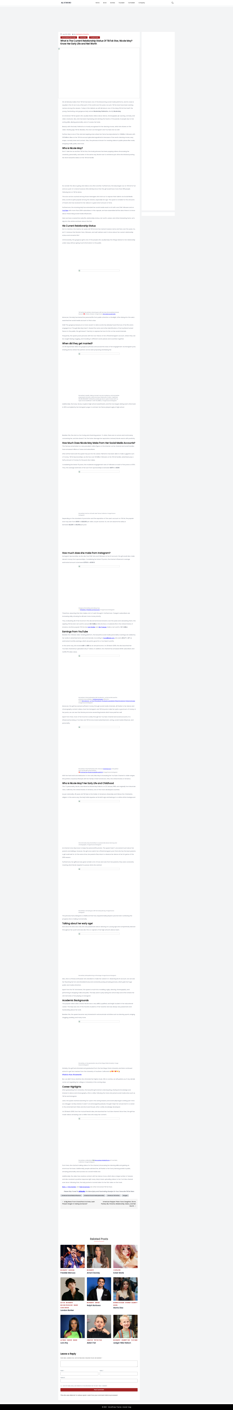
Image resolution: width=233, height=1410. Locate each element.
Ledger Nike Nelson (122, 1343)
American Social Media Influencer (71, 1195)
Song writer (64, 1308)
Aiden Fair (91, 1343)
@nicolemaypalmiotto (109, 314)
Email (101, 1370)
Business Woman (118, 1303)
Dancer (69, 1340)
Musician (71, 1270)
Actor (105, 3)
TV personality (94, 37)
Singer (76, 1305)
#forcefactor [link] (98, 701)
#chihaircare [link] (84, 772)
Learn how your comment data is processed (102, 1395)
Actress (112, 3)
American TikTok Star (113, 1195)
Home (97, 3)
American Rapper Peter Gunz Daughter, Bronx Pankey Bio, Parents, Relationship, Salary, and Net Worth (118, 1204)
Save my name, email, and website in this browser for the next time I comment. (85, 1386)
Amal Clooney (93, 1273)
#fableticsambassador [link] (93, 610)
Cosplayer (116, 1270)
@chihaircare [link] (107, 769)
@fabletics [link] (83, 610)
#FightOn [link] (65, 1074)
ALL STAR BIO (66, 3)
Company (142, 3)
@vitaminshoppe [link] (98, 699)
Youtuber (122, 3)
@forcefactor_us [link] (86, 701)
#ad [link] (92, 701)
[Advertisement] (158, 106)
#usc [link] (71, 1074)
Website (62, 1377)
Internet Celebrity (131, 1303)
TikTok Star (83, 37)
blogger (125, 1195)
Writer (97, 1303)
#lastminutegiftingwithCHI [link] (95, 772)
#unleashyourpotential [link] (108, 701)
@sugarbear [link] (98, 1160)
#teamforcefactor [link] (120, 701)
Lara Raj (64, 1343)
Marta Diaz (118, 1307)
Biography (63, 1270)
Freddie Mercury (67, 1273)
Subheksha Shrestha (82, 34)
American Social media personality (94, 1195)
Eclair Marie (118, 1273)
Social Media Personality (69, 37)
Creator (90, 1340)
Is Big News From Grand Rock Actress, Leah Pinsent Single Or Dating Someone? (78, 1203)
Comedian (131, 3)
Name (62, 1370)
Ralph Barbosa (94, 1305)
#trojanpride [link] (77, 1074)
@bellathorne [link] (105, 1160)
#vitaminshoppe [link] (130, 701)
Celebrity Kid (125, 1340)
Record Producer (66, 1305)
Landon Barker (67, 1310)
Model (115, 1305)
